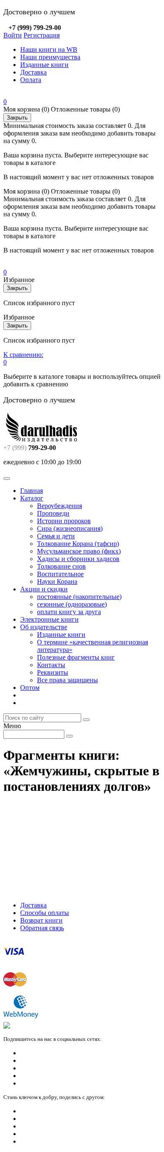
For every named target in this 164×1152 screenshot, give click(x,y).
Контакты (51, 664)
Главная (31, 490)
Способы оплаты (44, 912)
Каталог (31, 498)
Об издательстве (43, 627)
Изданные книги (44, 64)
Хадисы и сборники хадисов (78, 558)
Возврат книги (41, 920)
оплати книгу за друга (69, 611)
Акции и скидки (44, 589)
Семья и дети (56, 536)
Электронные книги (49, 619)
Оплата (30, 79)
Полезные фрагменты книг (76, 657)
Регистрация (42, 35)
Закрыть (17, 117)
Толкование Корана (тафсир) (78, 543)
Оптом (30, 687)
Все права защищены (67, 680)
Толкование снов (61, 566)
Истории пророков (64, 520)
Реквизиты (52, 672)
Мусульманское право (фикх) (79, 551)
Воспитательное (60, 573)
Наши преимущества (50, 57)
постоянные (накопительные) (79, 596)
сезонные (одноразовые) (72, 604)
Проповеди (53, 513)
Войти (12, 35)
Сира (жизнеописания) (70, 528)
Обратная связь (42, 927)
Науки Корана (57, 581)
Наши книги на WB (48, 49)
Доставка (33, 72)
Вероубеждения (59, 505)
